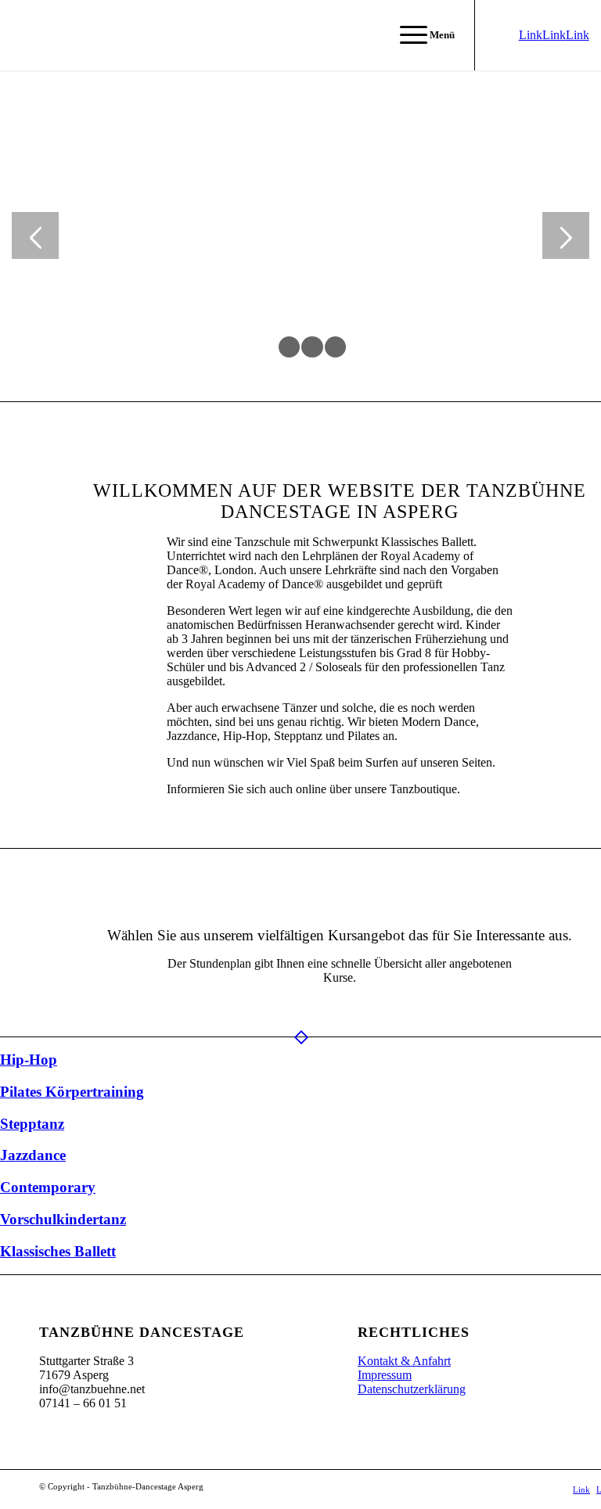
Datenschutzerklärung (412, 1389)
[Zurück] (35, 235)
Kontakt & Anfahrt (404, 1360)
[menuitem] (419, 35)
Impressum (385, 1374)
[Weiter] (565, 235)
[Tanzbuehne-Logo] (34, 35)
